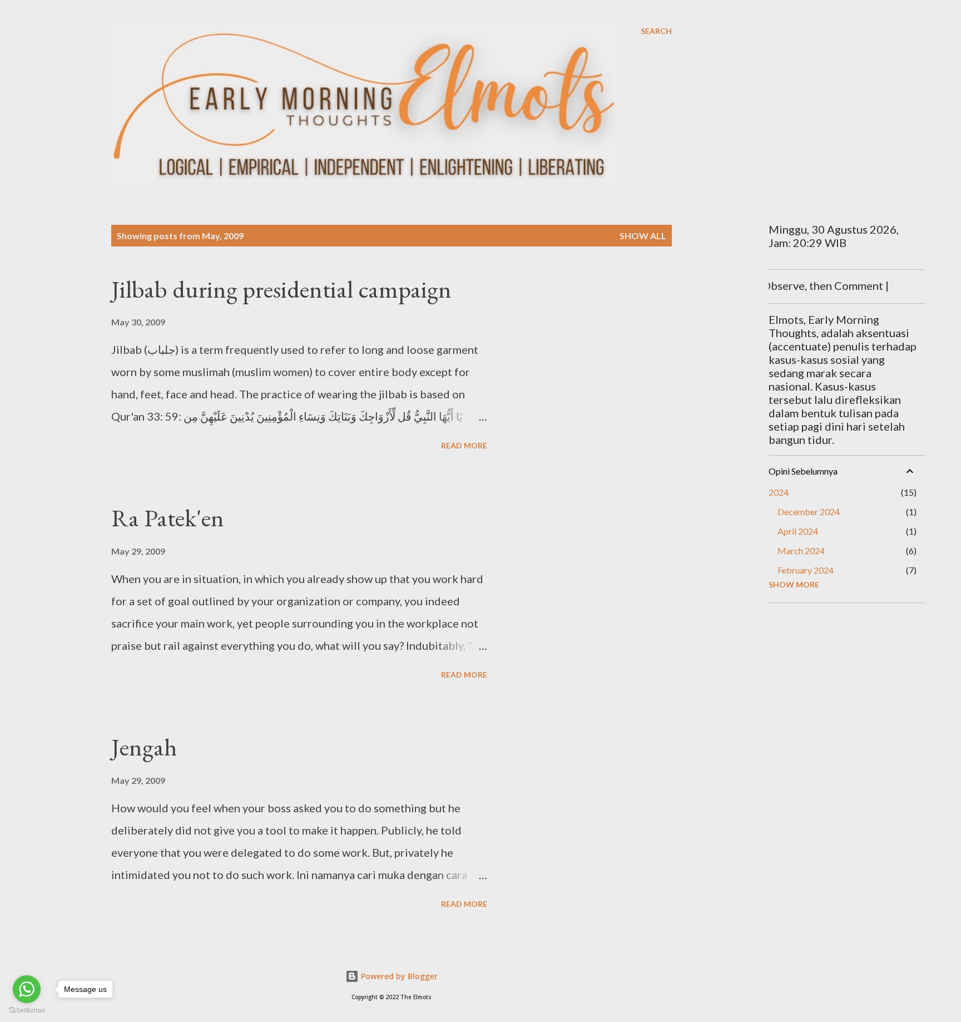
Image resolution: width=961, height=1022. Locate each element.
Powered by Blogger (398, 976)
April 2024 (797, 531)
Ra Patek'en (167, 518)
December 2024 (808, 511)
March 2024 (801, 550)
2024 (779, 492)
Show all (643, 235)
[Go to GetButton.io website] (26, 1010)
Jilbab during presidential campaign (281, 289)
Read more (464, 445)
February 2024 (805, 570)
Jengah (144, 747)
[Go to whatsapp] (27, 989)
